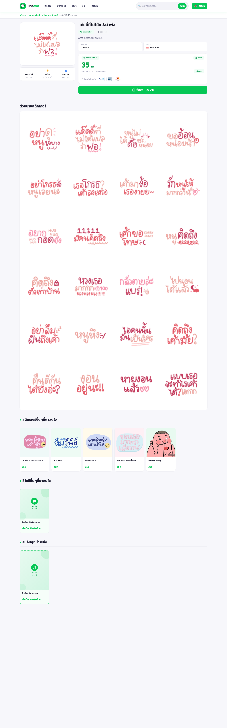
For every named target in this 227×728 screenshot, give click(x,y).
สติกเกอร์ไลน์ (34, 15)
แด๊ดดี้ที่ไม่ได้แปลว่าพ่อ (69, 15)
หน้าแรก (48, 6)
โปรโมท (94, 6)
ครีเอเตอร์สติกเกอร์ (50, 15)
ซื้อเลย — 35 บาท (145, 90)
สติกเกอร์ (61, 6)
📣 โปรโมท (199, 6)
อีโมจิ (74, 6)
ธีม (83, 6)
